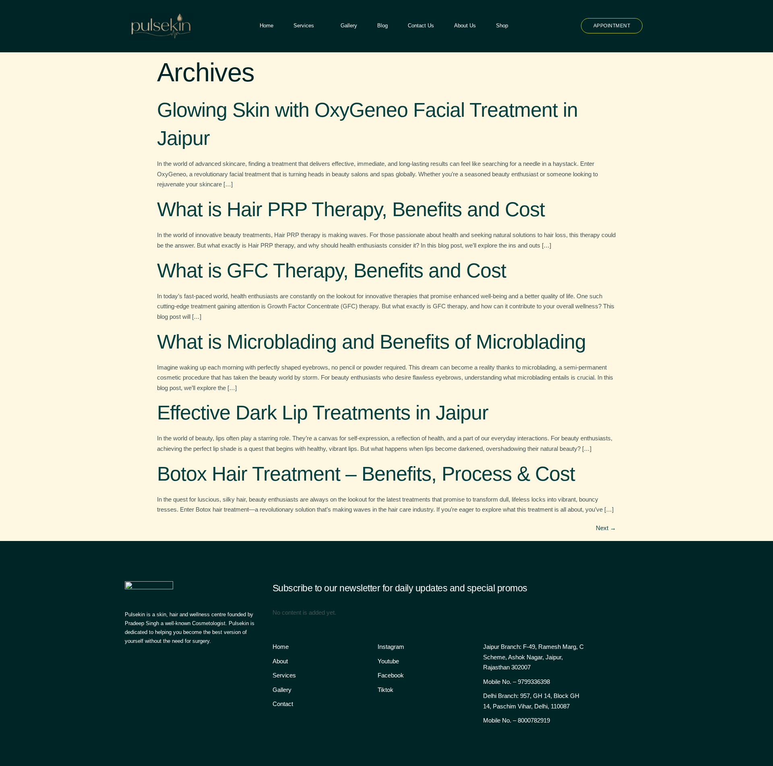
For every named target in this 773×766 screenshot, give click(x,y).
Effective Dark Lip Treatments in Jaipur (322, 412)
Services (303, 26)
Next (606, 527)
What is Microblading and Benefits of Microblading (371, 341)
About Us (465, 26)
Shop (502, 26)
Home (266, 26)
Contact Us (421, 26)
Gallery (349, 26)
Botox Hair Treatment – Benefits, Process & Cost (366, 473)
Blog (382, 26)
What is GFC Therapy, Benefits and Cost (331, 270)
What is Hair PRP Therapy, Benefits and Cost (351, 209)
